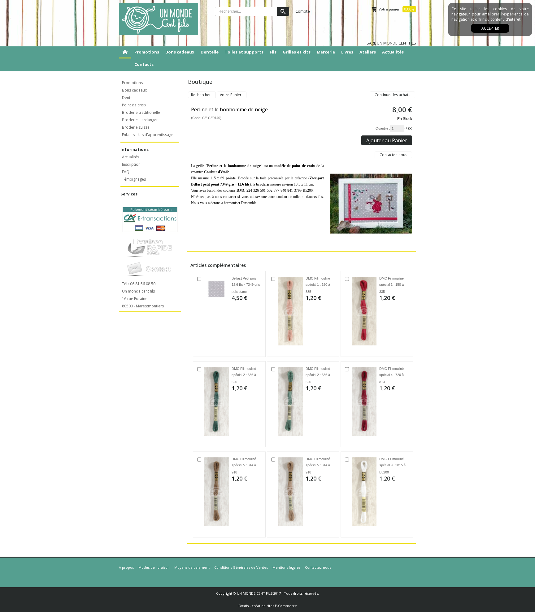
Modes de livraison (154, 567)
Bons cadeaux (179, 52)
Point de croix (134, 105)
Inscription (131, 164)
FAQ (125, 171)
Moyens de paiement (192, 567)
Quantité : (383, 128)
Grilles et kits (297, 52)
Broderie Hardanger (140, 119)
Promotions (146, 52)
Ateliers (367, 52)
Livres (347, 52)
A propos (126, 567)
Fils (273, 52)
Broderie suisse (136, 127)
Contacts (144, 64)
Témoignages (134, 179)
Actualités (393, 52)
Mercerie (326, 52)
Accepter (490, 28)
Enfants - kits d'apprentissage (147, 134)
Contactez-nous (318, 567)
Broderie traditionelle (141, 112)
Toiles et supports (244, 52)
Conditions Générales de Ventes (241, 567)
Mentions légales (286, 567)
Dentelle (210, 52)
